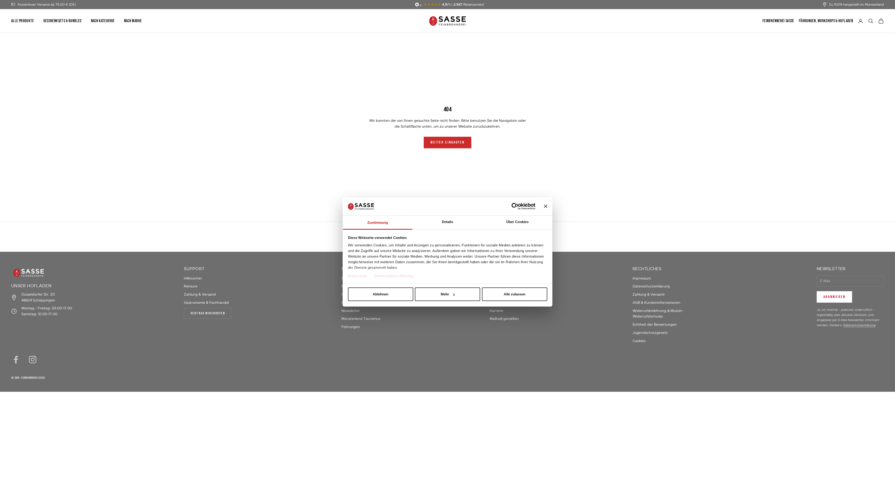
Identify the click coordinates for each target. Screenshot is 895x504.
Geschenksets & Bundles (62, 21)
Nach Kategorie (103, 21)
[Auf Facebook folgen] (16, 359)
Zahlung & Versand (200, 294)
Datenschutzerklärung (394, 276)
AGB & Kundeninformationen (656, 303)
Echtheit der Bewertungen (655, 324)
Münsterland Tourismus (360, 319)
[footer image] (42, 273)
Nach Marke (133, 21)
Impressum (357, 276)
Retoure (190, 286)
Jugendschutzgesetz (650, 333)
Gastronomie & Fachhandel (206, 303)
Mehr (445, 294)
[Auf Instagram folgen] (32, 359)
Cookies (639, 341)
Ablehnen (380, 294)
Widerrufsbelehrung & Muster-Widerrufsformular (658, 314)
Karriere (496, 311)
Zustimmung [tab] (377, 222)
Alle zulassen (514, 294)
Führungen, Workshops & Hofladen (826, 21)
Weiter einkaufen (447, 142)
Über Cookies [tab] (517, 222)
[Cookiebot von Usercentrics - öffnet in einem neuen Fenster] (515, 206)
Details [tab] (447, 222)
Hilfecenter (193, 278)
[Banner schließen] (545, 206)
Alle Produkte (22, 21)
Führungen (350, 327)
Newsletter (350, 311)
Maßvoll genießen (504, 319)
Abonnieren (834, 297)
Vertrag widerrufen (208, 313)
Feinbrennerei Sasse (778, 21)
